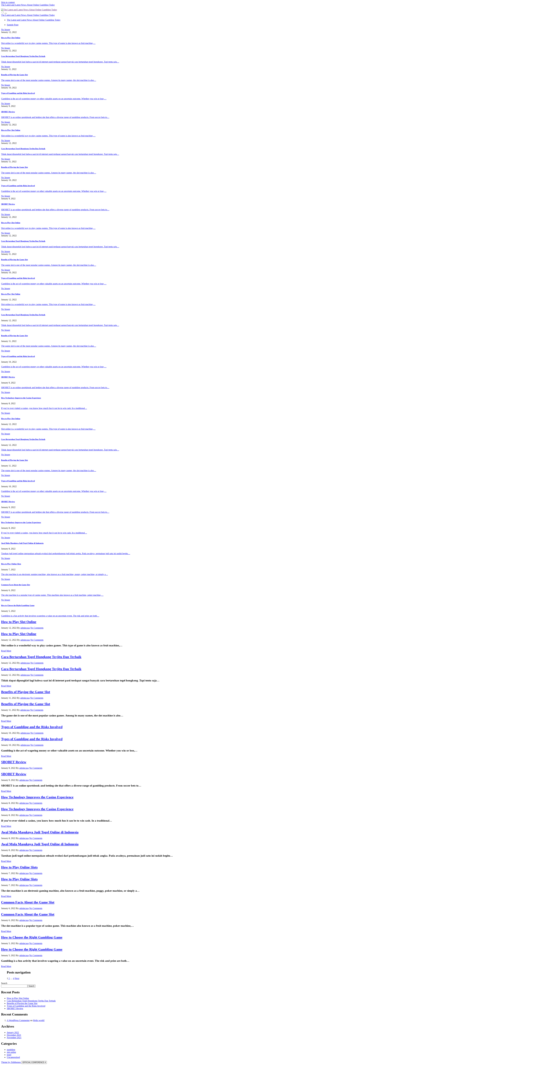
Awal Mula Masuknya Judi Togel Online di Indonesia (22, 543)
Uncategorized (13, 1057)
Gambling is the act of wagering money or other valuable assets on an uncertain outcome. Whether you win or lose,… (53, 98)
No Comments (36, 628)
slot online (11, 1052)
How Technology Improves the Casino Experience (21, 398)
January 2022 (13, 1032)
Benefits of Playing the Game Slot (14, 75)
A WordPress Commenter (18, 1020)
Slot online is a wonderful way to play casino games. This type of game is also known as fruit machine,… (48, 43)
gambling (11, 1049)
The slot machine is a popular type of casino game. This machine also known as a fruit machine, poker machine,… (52, 595)
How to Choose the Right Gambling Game (17, 605)
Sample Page (12, 25)
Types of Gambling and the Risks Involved (18, 93)
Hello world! (39, 1020)
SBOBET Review (8, 112)
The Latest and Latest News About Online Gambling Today (28, 5)
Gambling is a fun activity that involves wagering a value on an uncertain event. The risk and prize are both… (50, 616)
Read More (6, 651)
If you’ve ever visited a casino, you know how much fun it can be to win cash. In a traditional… (44, 408)
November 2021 (14, 1037)
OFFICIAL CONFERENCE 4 (34, 1062)
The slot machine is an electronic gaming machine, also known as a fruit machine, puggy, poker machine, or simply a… (54, 574)
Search (4, 983)
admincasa (25, 628)
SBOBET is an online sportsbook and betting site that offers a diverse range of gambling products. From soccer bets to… (55, 117)
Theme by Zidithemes (11, 1062)
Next (17, 978)
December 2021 (14, 1035)
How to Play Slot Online (10, 38)
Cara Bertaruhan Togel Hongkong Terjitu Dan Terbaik (23, 56)
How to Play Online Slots (11, 564)
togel (9, 1055)
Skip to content (8, 2)
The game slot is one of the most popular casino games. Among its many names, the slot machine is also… (48, 80)
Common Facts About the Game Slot (15, 585)
